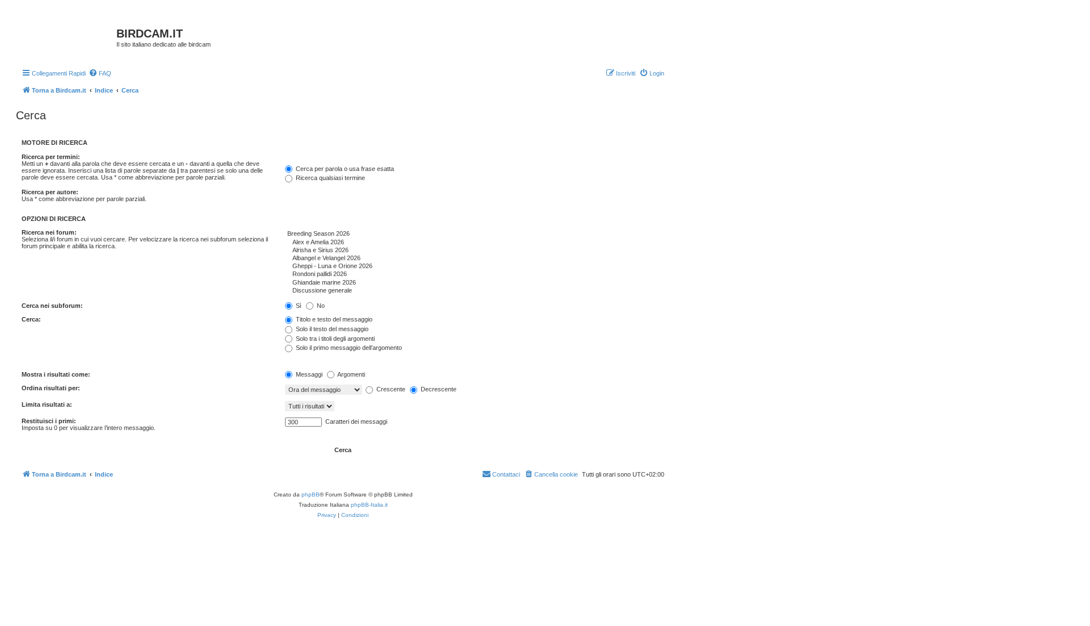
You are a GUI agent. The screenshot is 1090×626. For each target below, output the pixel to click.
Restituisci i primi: (49, 421)
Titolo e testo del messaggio (333, 319)
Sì (297, 305)
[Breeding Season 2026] (474, 234)
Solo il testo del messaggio (331, 328)
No (320, 305)
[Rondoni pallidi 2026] (474, 274)
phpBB (310, 494)
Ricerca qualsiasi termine (329, 177)
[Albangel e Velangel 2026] (474, 258)
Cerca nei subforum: (52, 305)
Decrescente (437, 389)
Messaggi (308, 374)
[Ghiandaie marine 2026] (474, 283)
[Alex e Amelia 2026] (474, 243)
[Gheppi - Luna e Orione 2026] (474, 266)
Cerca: (31, 319)
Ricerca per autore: (50, 192)
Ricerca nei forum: (49, 232)
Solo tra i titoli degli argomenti (334, 338)
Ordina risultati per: (51, 388)
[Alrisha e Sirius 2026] (474, 250)
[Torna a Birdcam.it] (67, 37)
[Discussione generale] (474, 291)
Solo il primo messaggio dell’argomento (348, 347)
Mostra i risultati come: (56, 374)
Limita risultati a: (47, 404)
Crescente (390, 389)
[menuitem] (100, 73)
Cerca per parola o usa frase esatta (344, 168)
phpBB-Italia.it (369, 505)
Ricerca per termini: (51, 156)
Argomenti (350, 374)
